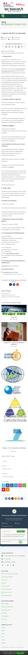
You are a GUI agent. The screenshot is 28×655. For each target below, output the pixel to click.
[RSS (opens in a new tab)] (19, 11)
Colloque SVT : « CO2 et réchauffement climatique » (14, 343)
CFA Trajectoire (4, 586)
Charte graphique (5, 616)
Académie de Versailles (6, 576)
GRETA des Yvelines (5, 589)
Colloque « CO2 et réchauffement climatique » (14, 448)
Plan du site (3, 619)
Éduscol (3, 583)
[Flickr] (20, 485)
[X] (3, 485)
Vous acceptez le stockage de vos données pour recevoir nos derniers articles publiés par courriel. (13, 535)
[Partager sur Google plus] (17, 284)
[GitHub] (24, 485)
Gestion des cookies (5, 610)
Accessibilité (4, 613)
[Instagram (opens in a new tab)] (16, 11)
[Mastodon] (2, 565)
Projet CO (14, 317)
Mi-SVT (5, 39)
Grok (12, 47)
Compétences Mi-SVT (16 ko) (10, 272)
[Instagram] (12, 485)
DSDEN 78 (3, 580)
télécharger (5, 266)
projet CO (11, 167)
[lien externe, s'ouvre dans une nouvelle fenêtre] (8, 4)
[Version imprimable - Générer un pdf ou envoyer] (8, 456)
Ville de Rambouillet (5, 595)
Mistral (18, 47)
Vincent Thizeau (7, 37)
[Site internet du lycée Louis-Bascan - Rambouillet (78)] (14, 9)
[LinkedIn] (16, 485)
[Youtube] (3, 489)
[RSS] (8, 489)
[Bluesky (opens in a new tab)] (10, 11)
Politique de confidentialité (7, 606)
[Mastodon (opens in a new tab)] (8, 11)
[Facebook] (8, 485)
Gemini (22, 47)
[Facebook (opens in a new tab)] (14, 11)
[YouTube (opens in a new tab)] (18, 11)
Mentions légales (5, 603)
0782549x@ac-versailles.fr (12, 253)
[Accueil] (1, 24)
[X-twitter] (5, 565)
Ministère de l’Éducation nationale (8, 573)
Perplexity (9, 47)
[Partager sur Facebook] (14, 284)
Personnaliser (20, 653)
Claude (15, 47)
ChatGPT (6, 47)
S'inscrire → (21, 531)
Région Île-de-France (5, 592)
